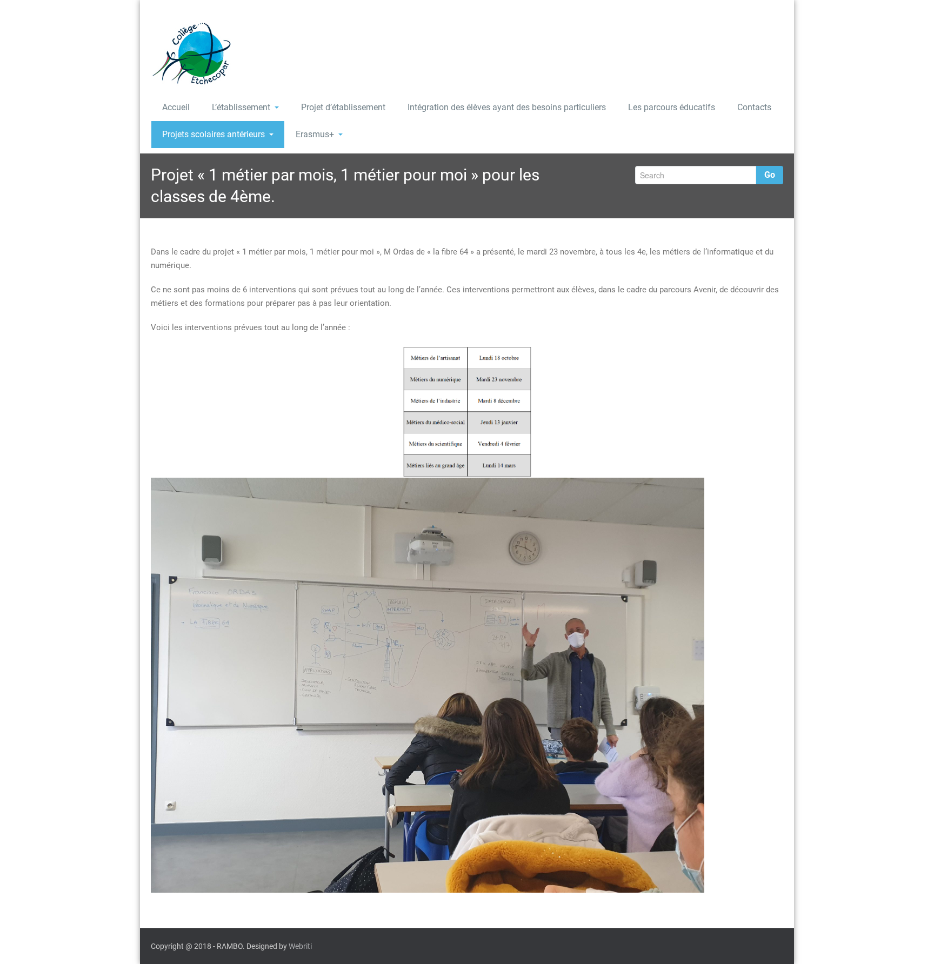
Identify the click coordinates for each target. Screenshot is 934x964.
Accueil (176, 107)
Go (769, 175)
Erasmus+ (315, 134)
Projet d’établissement (343, 107)
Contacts (754, 107)
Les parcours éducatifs (671, 107)
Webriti (300, 946)
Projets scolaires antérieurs (213, 134)
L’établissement (241, 107)
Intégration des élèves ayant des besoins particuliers (507, 107)
